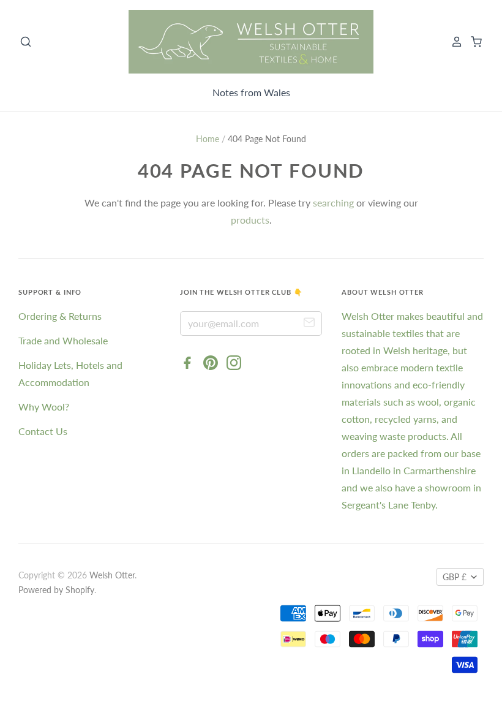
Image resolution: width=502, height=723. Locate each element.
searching (333, 202)
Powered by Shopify (56, 590)
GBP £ (454, 577)
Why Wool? (43, 406)
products (250, 219)
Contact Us (42, 431)
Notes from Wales (251, 92)
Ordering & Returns (60, 316)
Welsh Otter (112, 575)
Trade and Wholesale (63, 340)
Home (207, 139)
